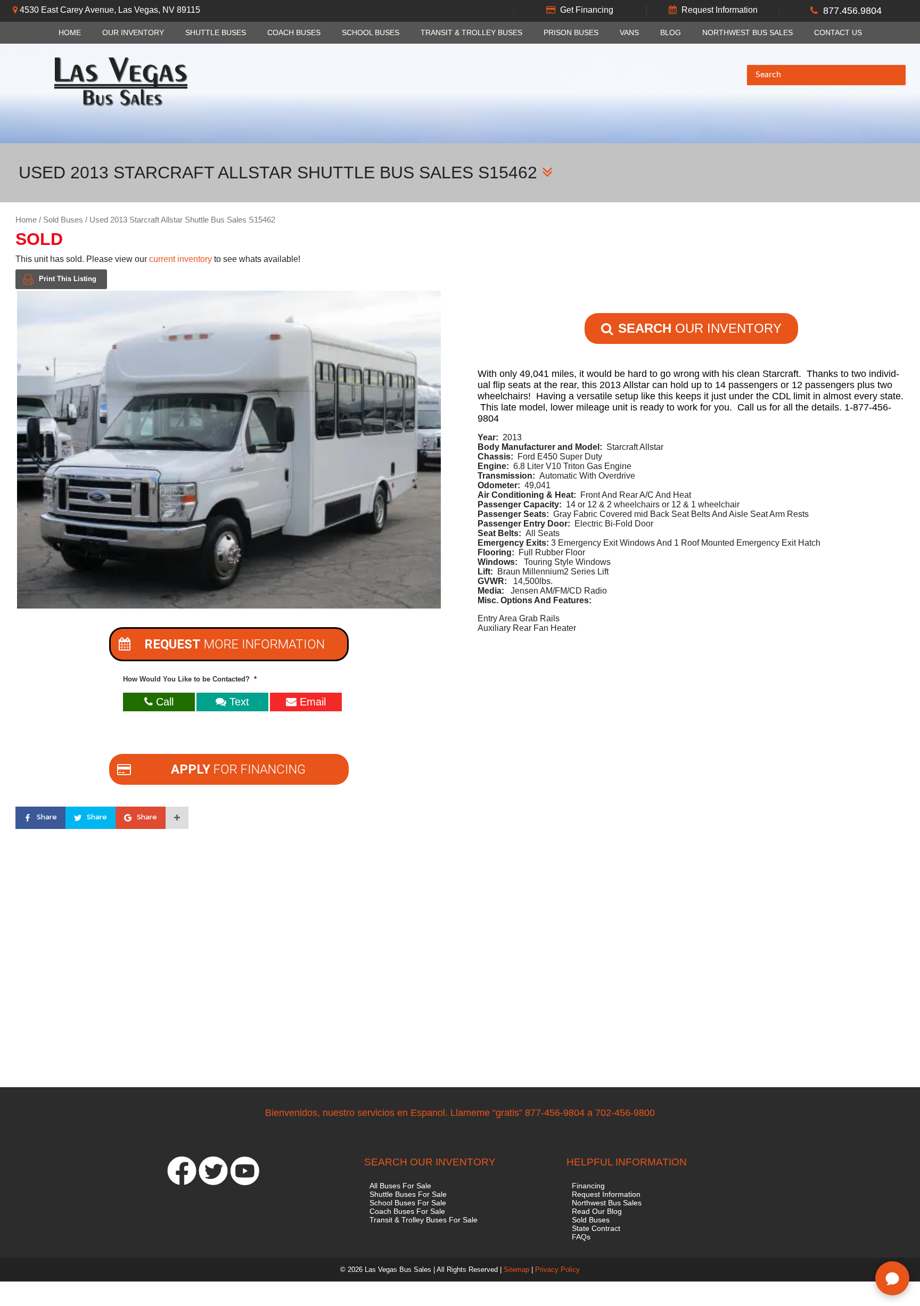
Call (163, 702)
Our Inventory (133, 33)
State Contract (596, 1228)
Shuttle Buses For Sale (408, 1194)
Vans (629, 33)
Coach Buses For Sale (407, 1211)
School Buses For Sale (407, 1202)
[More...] (177, 818)
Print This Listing (67, 279)
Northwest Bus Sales (747, 33)
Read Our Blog (597, 1211)
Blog (670, 33)
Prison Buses (571, 33)
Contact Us (838, 33)
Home (70, 33)
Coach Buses (294, 33)
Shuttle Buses (215, 33)
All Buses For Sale (400, 1185)
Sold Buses (63, 220)
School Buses (370, 33)
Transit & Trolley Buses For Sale (423, 1219)
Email (311, 702)
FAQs (581, 1237)
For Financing (238, 769)
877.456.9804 (852, 10)
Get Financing (586, 9)
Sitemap (516, 1270)
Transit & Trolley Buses (471, 33)
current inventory (180, 259)
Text (237, 702)
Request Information (719, 9)
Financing (588, 1185)
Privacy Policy (557, 1270)
